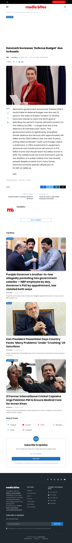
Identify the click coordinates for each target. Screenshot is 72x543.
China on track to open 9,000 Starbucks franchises (49, 198)
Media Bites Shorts (58, 2)
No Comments (35, 57)
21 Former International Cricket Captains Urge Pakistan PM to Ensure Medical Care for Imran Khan (34, 400)
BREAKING (9, 17)
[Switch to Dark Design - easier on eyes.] (7, 2)
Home (7, 12)
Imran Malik (9, 292)
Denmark (21, 180)
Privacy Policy (47, 463)
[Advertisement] (36, 32)
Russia (28, 180)
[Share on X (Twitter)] (16, 61)
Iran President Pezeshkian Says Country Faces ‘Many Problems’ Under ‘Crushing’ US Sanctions (35, 342)
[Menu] (7, 7)
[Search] (65, 7)
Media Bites (41, 537)
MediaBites (15, 57)
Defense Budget (12, 180)
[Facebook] (8, 113)
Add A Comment (36, 220)
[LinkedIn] (8, 122)
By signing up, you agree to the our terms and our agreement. (36, 463)
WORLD (9, 303)
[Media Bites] (36, 6)
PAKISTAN (9, 238)
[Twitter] (8, 118)
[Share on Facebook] (14, 61)
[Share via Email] (22, 61)
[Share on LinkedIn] (19, 61)
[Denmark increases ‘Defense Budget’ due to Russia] (36, 85)
